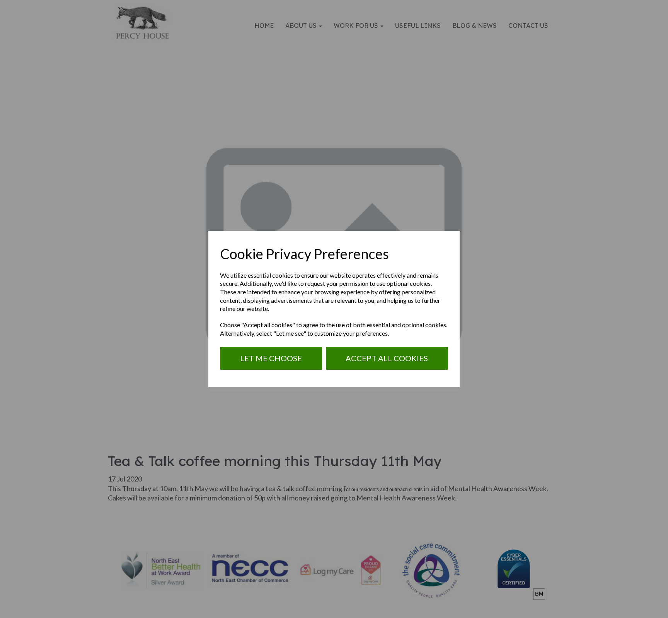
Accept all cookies (387, 358)
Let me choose (271, 358)
